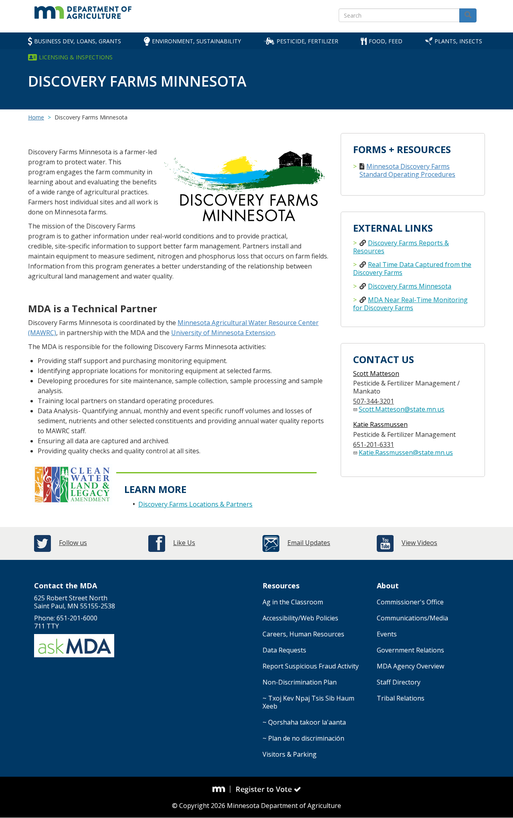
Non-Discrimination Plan (300, 682)
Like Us (184, 542)
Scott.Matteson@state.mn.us (401, 409)
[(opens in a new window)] (221, 789)
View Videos (419, 542)
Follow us (73, 542)
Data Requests (284, 650)
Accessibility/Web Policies (300, 618)
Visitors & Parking (290, 754)
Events (387, 634)
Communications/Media (412, 618)
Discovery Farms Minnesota (409, 286)
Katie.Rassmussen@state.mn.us (406, 452)
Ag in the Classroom (293, 602)
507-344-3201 (373, 401)
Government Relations (410, 650)
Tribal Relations (400, 698)
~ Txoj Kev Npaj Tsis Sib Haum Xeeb (308, 702)
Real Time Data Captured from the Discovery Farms (412, 268)
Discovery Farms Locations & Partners (195, 504)
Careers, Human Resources (303, 634)
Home (36, 117)
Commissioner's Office (410, 602)
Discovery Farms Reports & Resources (401, 246)
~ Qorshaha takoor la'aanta (304, 722)
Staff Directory (398, 682)
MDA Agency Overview (410, 666)
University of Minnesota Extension (223, 332)
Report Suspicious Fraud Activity (311, 666)
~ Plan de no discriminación (303, 738)
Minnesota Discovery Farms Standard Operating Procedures (407, 170)
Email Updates (308, 542)
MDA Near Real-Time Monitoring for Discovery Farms (410, 303)
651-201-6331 (373, 444)
